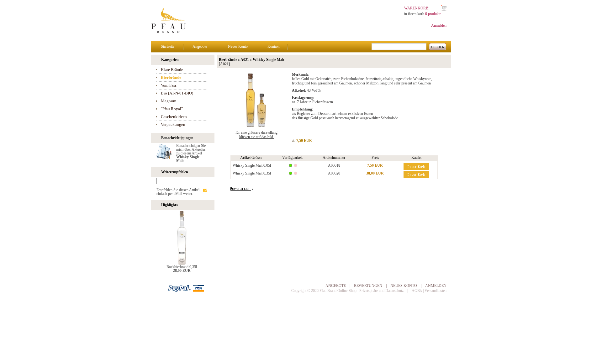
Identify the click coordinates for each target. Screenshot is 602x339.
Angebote (200, 46)
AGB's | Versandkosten (429, 290)
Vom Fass (169, 85)
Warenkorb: (416, 8)
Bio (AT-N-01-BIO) (177, 93)
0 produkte (433, 14)
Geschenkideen (174, 116)
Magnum (168, 101)
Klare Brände (172, 69)
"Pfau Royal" (172, 108)
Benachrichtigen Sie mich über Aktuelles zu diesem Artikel (191, 153)
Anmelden (438, 25)
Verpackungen (173, 124)
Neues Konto (238, 46)
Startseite (167, 46)
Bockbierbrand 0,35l (181, 267)
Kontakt (273, 46)
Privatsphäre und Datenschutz (381, 290)
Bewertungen (368, 285)
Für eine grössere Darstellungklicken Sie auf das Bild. (256, 134)
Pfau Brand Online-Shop (337, 290)
